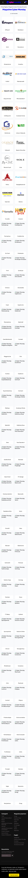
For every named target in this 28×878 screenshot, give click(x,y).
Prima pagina (4, 7)
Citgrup (21, 700)
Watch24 (7, 425)
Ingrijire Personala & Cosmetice (6, 829)
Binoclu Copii (7, 167)
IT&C (2, 816)
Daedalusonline (7, 511)
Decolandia (21, 287)
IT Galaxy (7, 614)
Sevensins (20, 786)
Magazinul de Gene (7, 357)
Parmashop (7, 236)
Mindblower (7, 666)
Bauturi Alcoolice (20, 150)
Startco (21, 201)
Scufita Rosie (7, 459)
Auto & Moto (4, 833)
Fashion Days (7, 580)
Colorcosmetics (20, 717)
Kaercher (7, 201)
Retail (3, 819)
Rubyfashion (7, 803)
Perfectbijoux (7, 734)
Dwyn (20, 597)
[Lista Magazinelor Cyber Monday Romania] (14, 2)
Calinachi (7, 150)
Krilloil (7, 81)
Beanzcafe (20, 494)
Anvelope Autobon (20, 271)
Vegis (7, 786)
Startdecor (21, 30)
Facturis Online (21, 631)
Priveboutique (7, 717)
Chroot (7, 648)
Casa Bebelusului (7, 339)
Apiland (21, 614)
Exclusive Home (20, 116)
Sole (20, 167)
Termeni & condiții (19, 844)
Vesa (7, 442)
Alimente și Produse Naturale (6, 824)
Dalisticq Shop (21, 425)
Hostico (7, 373)
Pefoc (7, 184)
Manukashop (7, 322)
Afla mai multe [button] (12, 871)
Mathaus (7, 408)
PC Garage (20, 477)
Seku (20, 528)
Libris (20, 752)
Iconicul (7, 700)
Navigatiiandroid (20, 184)
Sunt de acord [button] (14, 875)
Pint (21, 356)
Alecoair (7, 545)
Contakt (20, 339)
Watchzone (21, 545)
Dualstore (20, 373)
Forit (7, 270)
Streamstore (7, 64)
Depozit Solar (7, 98)
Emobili (7, 528)
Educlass (20, 769)
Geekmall (20, 322)
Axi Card (7, 253)
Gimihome (7, 133)
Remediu (20, 459)
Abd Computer (21, 734)
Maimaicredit (20, 81)
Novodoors (21, 47)
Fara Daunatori (20, 442)
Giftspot (7, 30)
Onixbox (7, 287)
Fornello (7, 219)
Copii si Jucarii (5, 831)
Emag (20, 803)
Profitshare (7, 752)
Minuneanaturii (21, 98)
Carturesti (7, 562)
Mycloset (20, 683)
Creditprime (20, 236)
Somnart (20, 391)
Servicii (3, 826)
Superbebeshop (7, 391)
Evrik (7, 47)
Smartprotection (7, 494)
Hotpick (20, 219)
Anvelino (20, 64)
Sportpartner (7, 631)
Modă (3, 821)
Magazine (16, 837)
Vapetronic (21, 305)
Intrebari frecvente (19, 843)
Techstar (7, 597)
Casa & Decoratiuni (6, 818)
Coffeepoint (7, 116)
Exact (7, 305)
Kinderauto (21, 253)
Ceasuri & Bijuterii (6, 835)
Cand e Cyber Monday (20, 839)
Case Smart (7, 477)
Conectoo (20, 666)
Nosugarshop (20, 648)
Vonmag (20, 580)
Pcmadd (7, 769)
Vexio (20, 511)
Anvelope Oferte (20, 408)
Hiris (7, 683)
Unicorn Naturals (20, 133)
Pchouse (20, 562)
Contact (16, 841)
